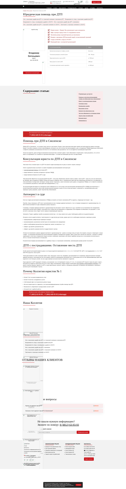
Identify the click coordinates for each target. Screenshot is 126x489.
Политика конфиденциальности (32, 449)
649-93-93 (90, 448)
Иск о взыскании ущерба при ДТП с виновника (66, 22)
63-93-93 (90, 446)
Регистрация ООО (70, 446)
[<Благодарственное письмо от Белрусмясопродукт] (31, 381)
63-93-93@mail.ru (56, 2)
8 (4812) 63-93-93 (56, 1)
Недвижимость (83, 120)
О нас (55, 8)
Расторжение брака (50, 448)
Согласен (78, 484)
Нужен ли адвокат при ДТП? (33, 405)
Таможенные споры (70, 454)
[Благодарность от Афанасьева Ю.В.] (31, 430)
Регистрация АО (69, 450)
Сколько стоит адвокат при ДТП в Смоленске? (39, 410)
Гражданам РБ (72, 8)
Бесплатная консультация (32, 72)
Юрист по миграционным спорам (87, 101)
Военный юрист (83, 118)
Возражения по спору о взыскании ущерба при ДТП (79, 19)
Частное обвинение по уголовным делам (89, 113)
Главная (49, 8)
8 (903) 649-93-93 (69, 1)
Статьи (81, 8)
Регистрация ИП (69, 452)
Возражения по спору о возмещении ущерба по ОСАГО (38, 22)
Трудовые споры (83, 103)
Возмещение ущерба (84, 106)
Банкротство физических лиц (86, 111)
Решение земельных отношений (53, 450)
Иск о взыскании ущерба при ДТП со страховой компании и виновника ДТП (43, 19)
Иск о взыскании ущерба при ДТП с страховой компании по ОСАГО (41, 24)
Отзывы (92, 8)
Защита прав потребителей (86, 115)
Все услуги (62, 8)
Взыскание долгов (83, 108)
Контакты (100, 8)
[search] (75, 5)
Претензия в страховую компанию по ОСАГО (73, 24)
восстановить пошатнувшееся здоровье (87, 263)
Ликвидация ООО (69, 448)
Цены (86, 8)
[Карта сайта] (33, 461)
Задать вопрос (96, 2)
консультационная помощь (31, 170)
